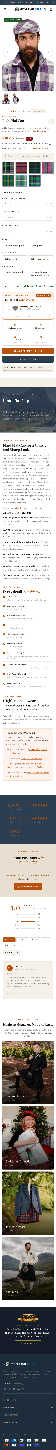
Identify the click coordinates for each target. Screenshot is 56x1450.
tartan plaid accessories (31, 758)
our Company (10, 1415)
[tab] (27, 87)
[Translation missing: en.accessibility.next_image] (49, 53)
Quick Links (9, 1407)
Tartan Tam (15, 752)
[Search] (45, 9)
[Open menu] (5, 9)
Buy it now (29, 359)
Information (10, 1400)
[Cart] (51, 9)
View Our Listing (28, 1343)
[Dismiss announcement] (53, 2)
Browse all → (42, 148)
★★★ (45, 940)
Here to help (10, 1422)
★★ (6, 945)
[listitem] (6, 98)
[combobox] (28, 156)
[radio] (8, 168)
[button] (20, 111)
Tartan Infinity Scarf (38, 749)
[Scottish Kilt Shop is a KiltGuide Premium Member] (28, 1318)
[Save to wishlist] (51, 121)
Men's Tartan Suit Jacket (38, 772)
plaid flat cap (21, 508)
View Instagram (30, 886)
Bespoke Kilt (15, 776)
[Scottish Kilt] (28, 9)
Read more (8, 425)
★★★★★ (23, 940)
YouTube (40, 767)
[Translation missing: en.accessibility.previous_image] (7, 53)
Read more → (39, 131)
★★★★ (35, 940)
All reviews (9, 940)
